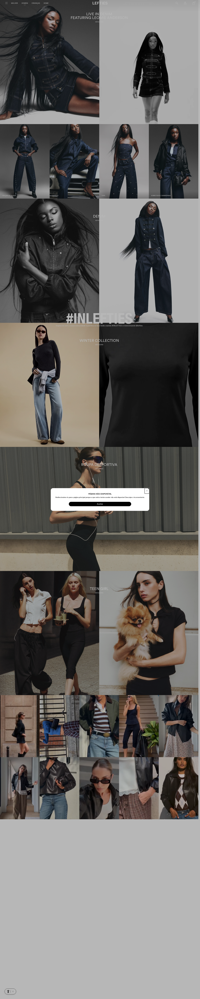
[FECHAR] (147, 491)
